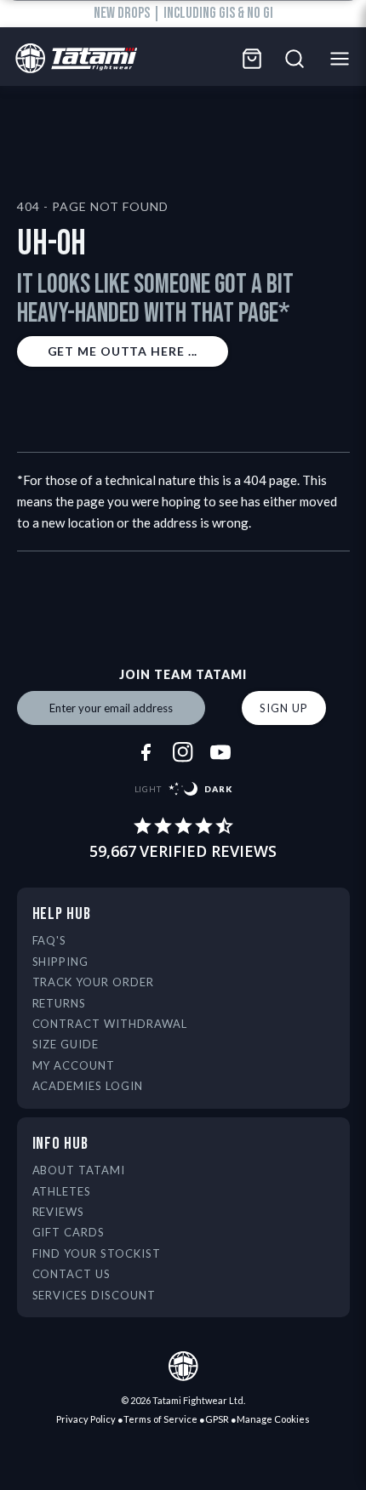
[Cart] (252, 59)
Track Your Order (93, 982)
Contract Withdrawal (110, 1023)
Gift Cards (69, 1232)
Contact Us (72, 1274)
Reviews (58, 1212)
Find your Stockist (97, 1253)
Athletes (62, 1191)
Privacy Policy (86, 1418)
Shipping (60, 961)
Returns (59, 1003)
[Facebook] (145, 752)
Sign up (283, 708)
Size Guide (66, 1044)
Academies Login (88, 1086)
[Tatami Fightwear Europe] (72, 59)
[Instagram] (183, 752)
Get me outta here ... (123, 351)
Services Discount (94, 1295)
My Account (74, 1065)
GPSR (217, 1418)
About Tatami (79, 1170)
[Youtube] (220, 752)
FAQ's (49, 940)
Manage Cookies (273, 1418)
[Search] (294, 59)
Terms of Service (160, 1418)
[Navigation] (344, 59)
